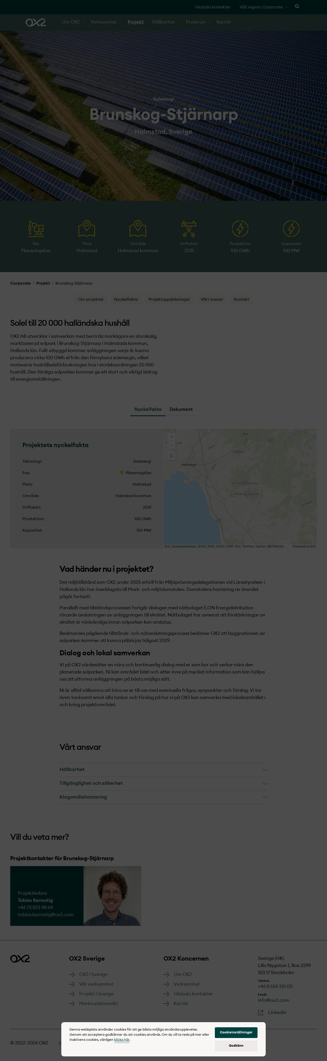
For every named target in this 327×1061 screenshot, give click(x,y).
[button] (236, 1032)
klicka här (122, 1040)
